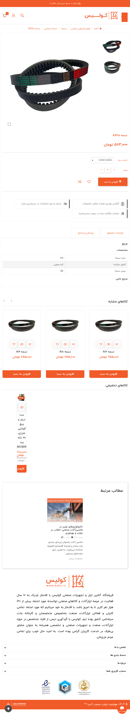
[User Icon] (13, 15)
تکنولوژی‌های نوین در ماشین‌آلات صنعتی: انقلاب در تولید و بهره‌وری (67, 530)
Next (11, 301)
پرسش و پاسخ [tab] (86, 233)
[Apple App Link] (84, 686)
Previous (4, 301)
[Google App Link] (65, 686)
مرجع (124, 244)
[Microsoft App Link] (46, 686)
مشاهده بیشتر (76, 558)
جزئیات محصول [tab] (115, 233)
